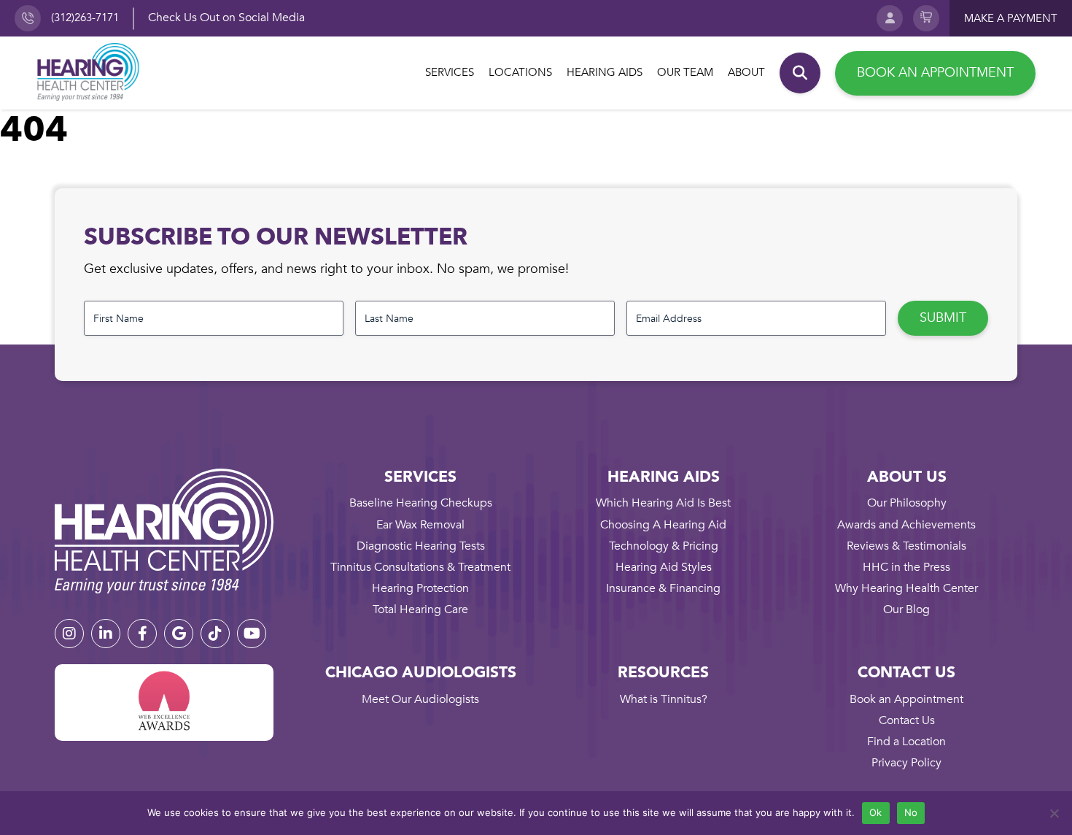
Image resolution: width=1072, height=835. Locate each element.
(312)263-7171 (85, 17)
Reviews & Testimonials (906, 546)
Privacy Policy (906, 763)
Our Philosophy (907, 503)
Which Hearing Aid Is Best (663, 503)
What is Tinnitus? (663, 699)
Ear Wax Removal (420, 525)
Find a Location (906, 742)
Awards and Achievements (906, 525)
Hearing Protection (420, 588)
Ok (875, 812)
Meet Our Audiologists (420, 699)
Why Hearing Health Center (906, 588)
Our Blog (906, 609)
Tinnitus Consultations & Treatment (420, 567)
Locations (520, 72)
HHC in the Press (906, 567)
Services (449, 72)
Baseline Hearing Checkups (420, 503)
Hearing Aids (604, 72)
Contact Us (907, 720)
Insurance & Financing (663, 588)
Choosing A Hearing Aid (663, 525)
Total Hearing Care (420, 609)
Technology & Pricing (663, 546)
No (911, 812)
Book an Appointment (935, 73)
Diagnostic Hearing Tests (421, 546)
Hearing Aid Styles (663, 567)
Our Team (685, 72)
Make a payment (1010, 18)
